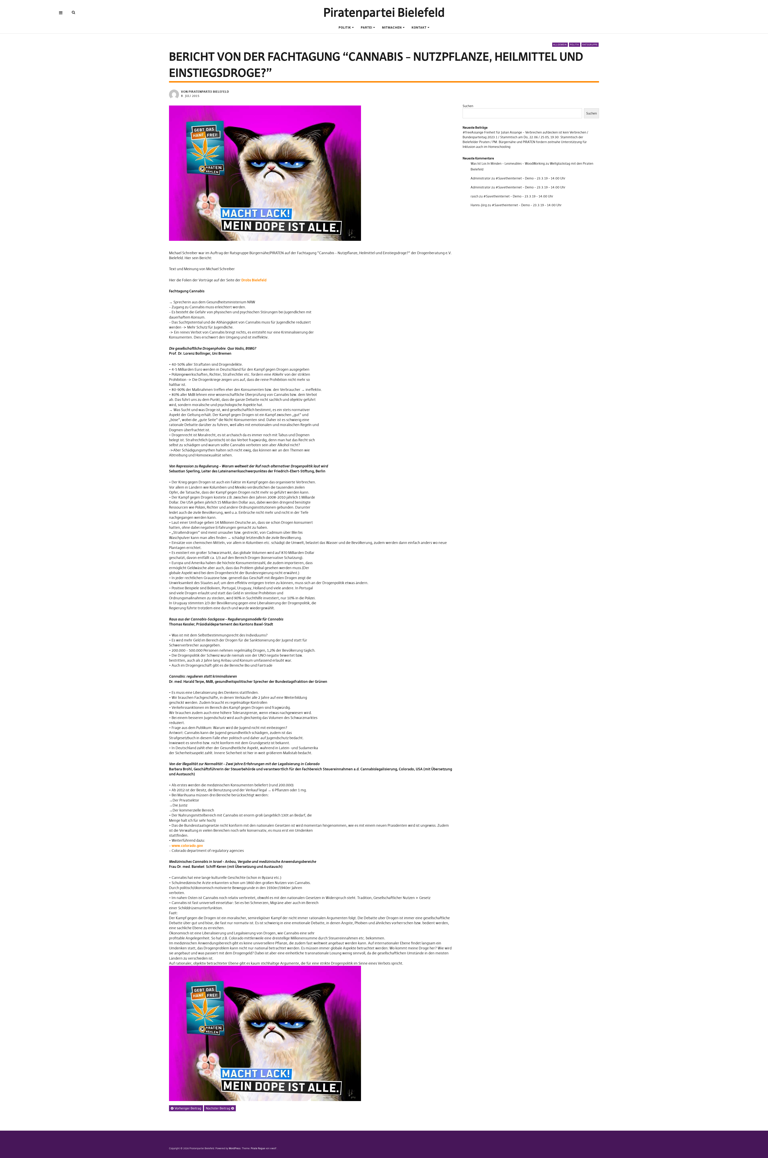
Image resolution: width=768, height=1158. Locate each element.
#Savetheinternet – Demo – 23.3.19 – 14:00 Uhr (530, 178)
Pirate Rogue (258, 1148)
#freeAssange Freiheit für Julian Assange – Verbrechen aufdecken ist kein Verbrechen (524, 132)
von (205, 92)
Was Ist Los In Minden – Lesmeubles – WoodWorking (508, 163)
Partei (366, 27)
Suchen (468, 106)
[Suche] (73, 12)
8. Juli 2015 (190, 96)
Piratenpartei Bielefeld (384, 12)
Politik (345, 27)
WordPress (235, 1148)
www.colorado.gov (187, 845)
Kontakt (419, 27)
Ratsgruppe (590, 44)
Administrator (481, 178)
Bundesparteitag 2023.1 (480, 137)
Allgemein (560, 44)
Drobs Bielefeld (253, 280)
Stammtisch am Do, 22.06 (519, 137)
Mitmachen (392, 27)
